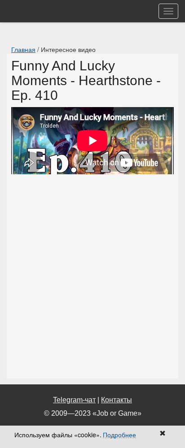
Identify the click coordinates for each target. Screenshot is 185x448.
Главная (23, 49)
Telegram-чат (74, 400)
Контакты (116, 400)
